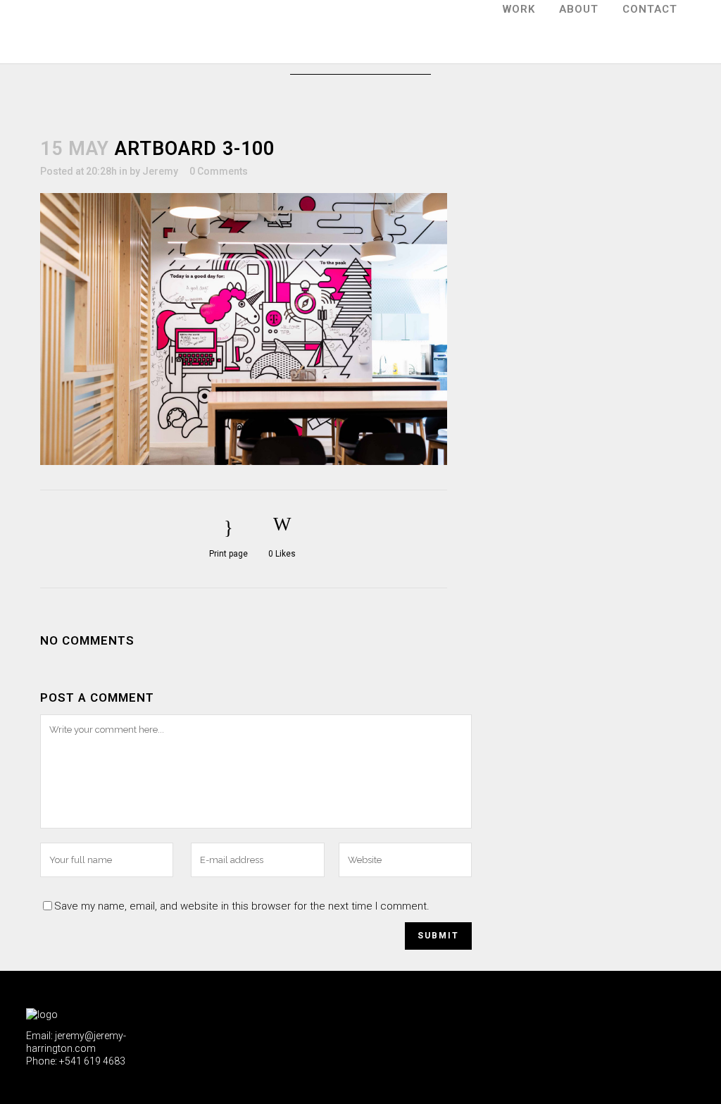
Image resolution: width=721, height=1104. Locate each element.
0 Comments (218, 171)
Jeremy (160, 171)
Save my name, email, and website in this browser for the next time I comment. (242, 906)
